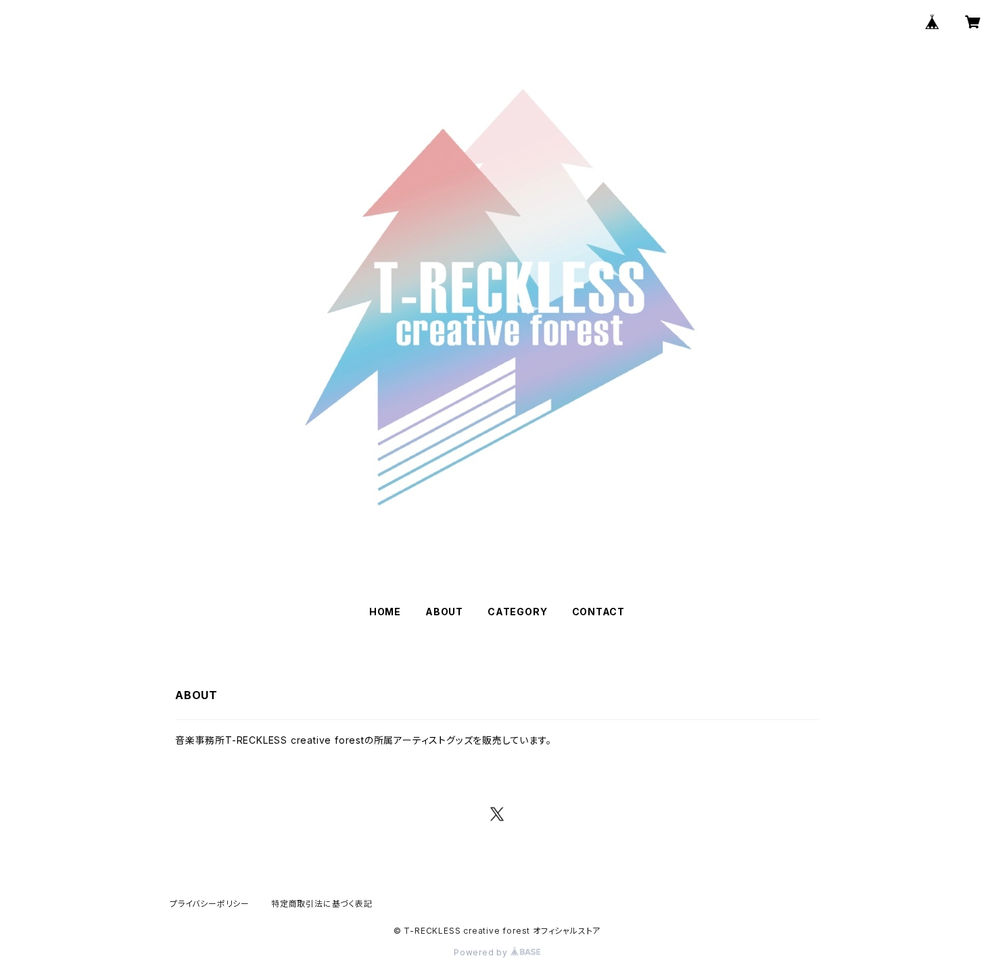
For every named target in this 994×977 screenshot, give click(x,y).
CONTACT (598, 611)
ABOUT (444, 611)
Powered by (482, 952)
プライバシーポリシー (210, 904)
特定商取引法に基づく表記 (322, 904)
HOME (385, 611)
